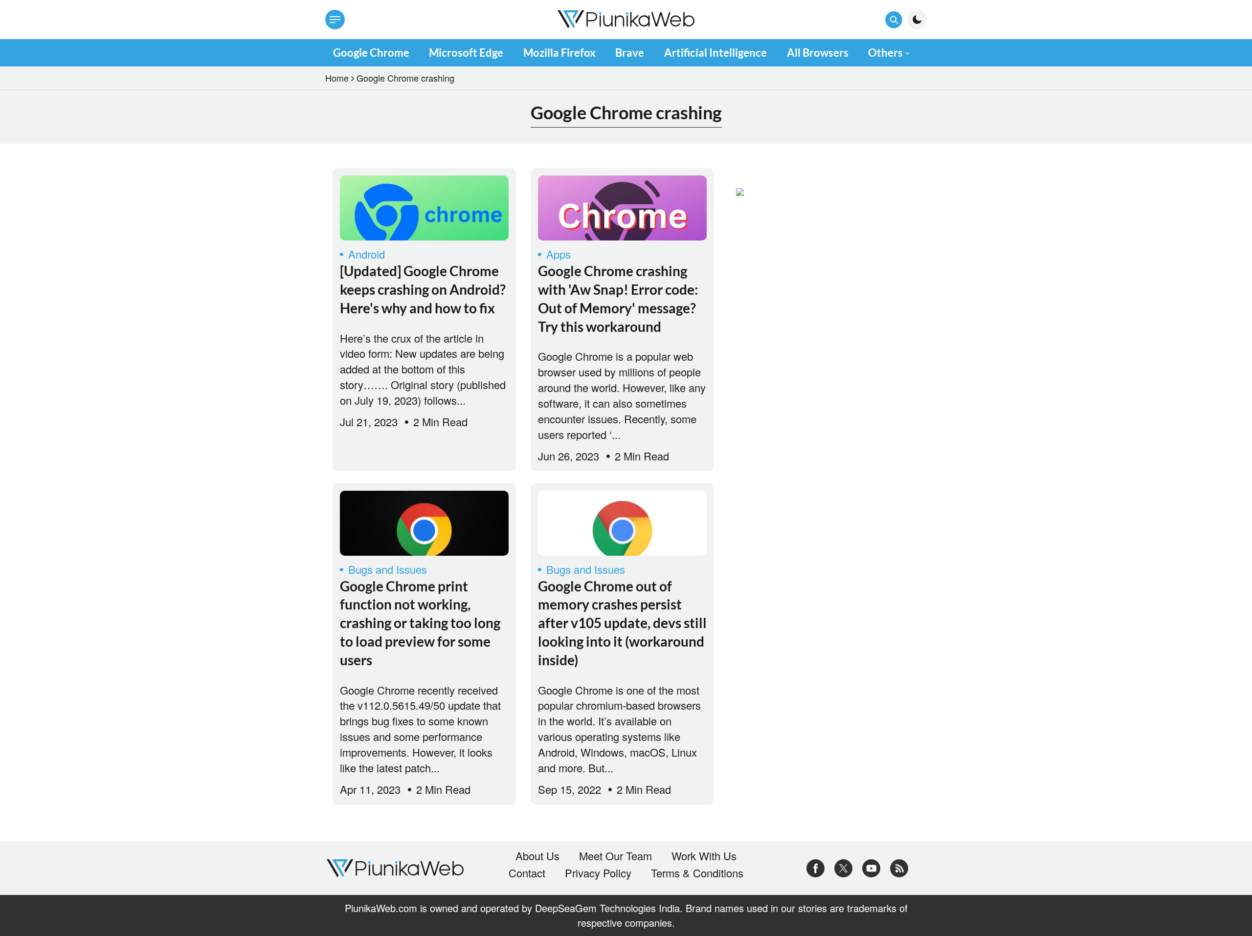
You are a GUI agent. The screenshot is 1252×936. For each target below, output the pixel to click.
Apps (558, 253)
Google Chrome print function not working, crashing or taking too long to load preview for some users (420, 623)
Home (337, 77)
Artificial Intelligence (715, 52)
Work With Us (704, 856)
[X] (843, 866)
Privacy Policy (598, 873)
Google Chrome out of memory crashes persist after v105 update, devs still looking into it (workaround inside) (622, 623)
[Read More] (424, 207)
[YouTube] (871, 866)
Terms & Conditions (697, 873)
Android (366, 253)
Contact (527, 873)
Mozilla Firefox (559, 52)
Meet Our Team (615, 856)
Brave (629, 52)
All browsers (818, 52)
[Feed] (899, 866)
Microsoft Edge (466, 52)
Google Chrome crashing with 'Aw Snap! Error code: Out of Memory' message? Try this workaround (618, 298)
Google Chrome (371, 52)
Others (885, 52)
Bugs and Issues (387, 569)
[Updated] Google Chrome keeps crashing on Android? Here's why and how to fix (423, 289)
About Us (537, 856)
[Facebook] (815, 866)
